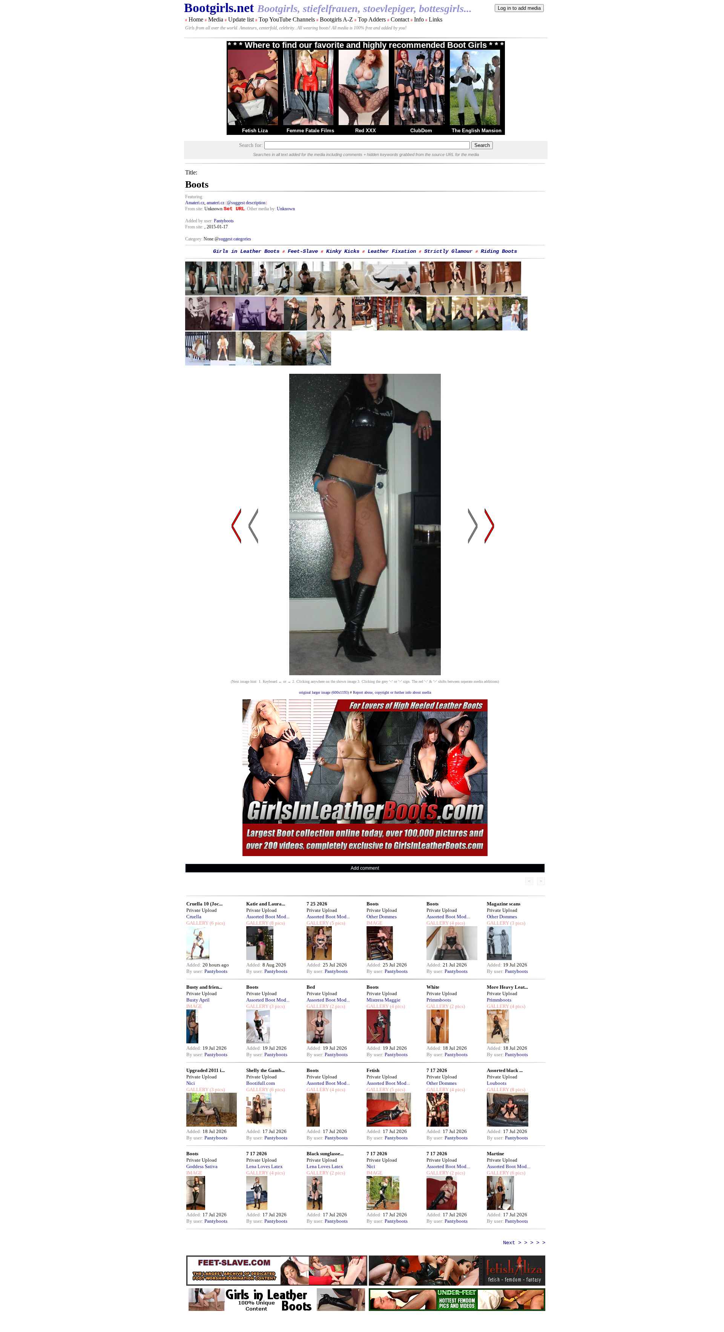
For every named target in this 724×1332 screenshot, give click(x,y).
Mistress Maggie (383, 1000)
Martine (495, 1153)
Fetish (373, 1070)
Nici (190, 1083)
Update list (241, 19)
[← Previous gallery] (236, 598)
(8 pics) (276, 923)
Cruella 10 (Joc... (204, 904)
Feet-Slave (303, 251)
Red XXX (365, 130)
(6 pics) (217, 923)
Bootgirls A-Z (336, 19)
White (432, 987)
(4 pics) (457, 923)
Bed (311, 987)
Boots (373, 904)
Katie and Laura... (265, 904)
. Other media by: (261, 208)
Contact (400, 19)
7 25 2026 (317, 904)
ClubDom (421, 130)
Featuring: (194, 196)
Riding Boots (499, 251)
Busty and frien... (204, 987)
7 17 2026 (436, 1070)
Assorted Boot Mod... (268, 916)
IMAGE (374, 923)
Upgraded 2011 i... (205, 1070)
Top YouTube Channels (287, 19)
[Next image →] (365, 673)
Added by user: (199, 220)
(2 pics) (337, 1006)
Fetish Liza (255, 130)
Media (215, 19)
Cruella (193, 916)
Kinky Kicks (342, 251)
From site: (194, 208)
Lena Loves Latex (264, 1166)
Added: (194, 965)
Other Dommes (382, 916)
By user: (195, 971)
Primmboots (438, 1000)
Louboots (496, 1083)
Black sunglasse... (325, 1153)
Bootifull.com (260, 1083)
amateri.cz (215, 202)
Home (196, 19)
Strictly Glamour (448, 251)
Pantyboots (224, 220)
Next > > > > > (524, 1243)
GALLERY (197, 923)
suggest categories (235, 239)
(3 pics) (517, 923)
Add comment (365, 868)
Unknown (286, 208)
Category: (194, 239)
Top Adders (372, 19)
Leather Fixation (392, 251)
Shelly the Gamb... (265, 1070)
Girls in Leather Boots (246, 251)
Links (435, 19)
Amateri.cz (194, 202)
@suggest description (246, 202)
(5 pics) (337, 923)
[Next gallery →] (489, 598)
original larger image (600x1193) (324, 692)
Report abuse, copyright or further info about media (392, 692)
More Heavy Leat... (507, 987)
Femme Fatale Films (310, 130)
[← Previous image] (253, 598)
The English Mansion (477, 130)
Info (419, 19)
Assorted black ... (505, 1070)
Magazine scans (503, 904)
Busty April (198, 1000)
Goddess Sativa (202, 1166)
